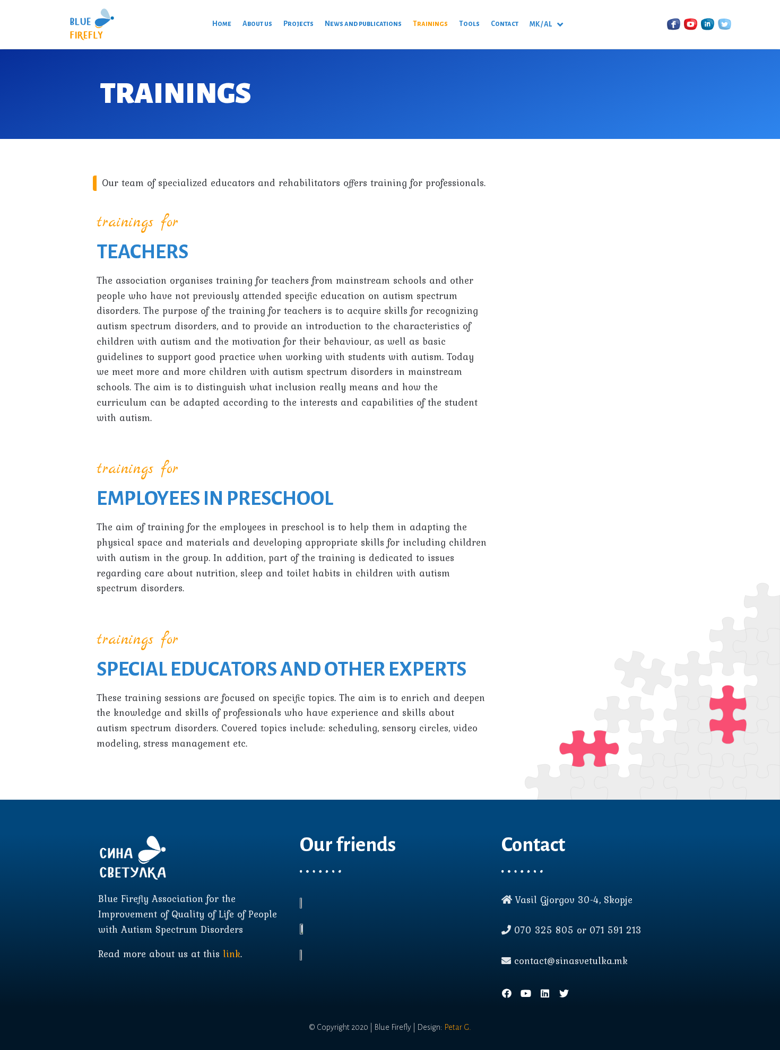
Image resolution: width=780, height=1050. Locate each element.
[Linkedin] (544, 993)
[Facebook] (506, 993)
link (231, 954)
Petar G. (457, 1027)
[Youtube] (525, 993)
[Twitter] (564, 993)
